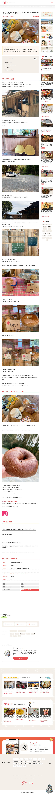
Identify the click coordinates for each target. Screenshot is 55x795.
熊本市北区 (35, 763)
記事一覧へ (21, 658)
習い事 (35, 775)
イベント (40, 763)
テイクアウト (22, 633)
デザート (25, 763)
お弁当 (30, 763)
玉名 (19, 635)
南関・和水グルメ (19, 6)
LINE (38, 16)
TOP (3, 6)
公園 (45, 233)
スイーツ (16, 633)
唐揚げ (15, 765)
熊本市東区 (49, 235)
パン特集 (15, 635)
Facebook (33, 16)
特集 (38, 775)
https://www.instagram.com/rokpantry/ (18, 573)
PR (41, 775)
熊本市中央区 (49, 231)
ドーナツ (28, 633)
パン (11, 635)
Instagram (32, 783)
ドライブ (33, 633)
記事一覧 (6, 6)
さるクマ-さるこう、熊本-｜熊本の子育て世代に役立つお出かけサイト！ (5, 3)
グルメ (22, 775)
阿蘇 (47, 240)
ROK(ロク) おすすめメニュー (11, 65)
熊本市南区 (20, 765)
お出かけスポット (16, 775)
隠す (35, 58)
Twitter (36, 16)
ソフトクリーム (48, 237)
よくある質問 (7, 67)
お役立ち (30, 775)
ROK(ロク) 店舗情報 (9, 70)
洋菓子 (25, 765)
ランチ (50, 224)
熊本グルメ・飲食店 (12, 6)
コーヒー (11, 633)
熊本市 (49, 226)
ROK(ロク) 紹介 (8, 62)
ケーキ (49, 233)
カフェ (49, 228)
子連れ (44, 231)
